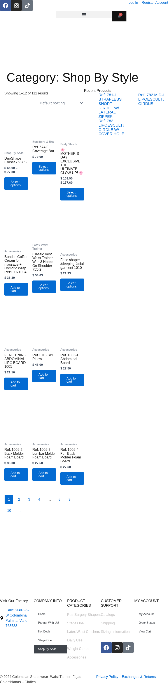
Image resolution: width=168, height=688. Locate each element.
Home (42, 614)
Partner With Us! (48, 622)
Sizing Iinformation (115, 632)
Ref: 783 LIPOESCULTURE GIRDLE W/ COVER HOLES (114, 127)
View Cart (145, 631)
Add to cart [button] (15, 289)
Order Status (147, 622)
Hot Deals (44, 631)
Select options (15, 183)
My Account (146, 614)
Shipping (108, 623)
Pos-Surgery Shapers (84, 615)
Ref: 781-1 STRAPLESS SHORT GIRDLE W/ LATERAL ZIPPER (110, 106)
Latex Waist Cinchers (83, 632)
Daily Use (74, 640)
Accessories (76, 657)
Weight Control (78, 649)
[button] (84, 14)
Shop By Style (47, 649)
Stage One (45, 640)
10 (9, 510)
